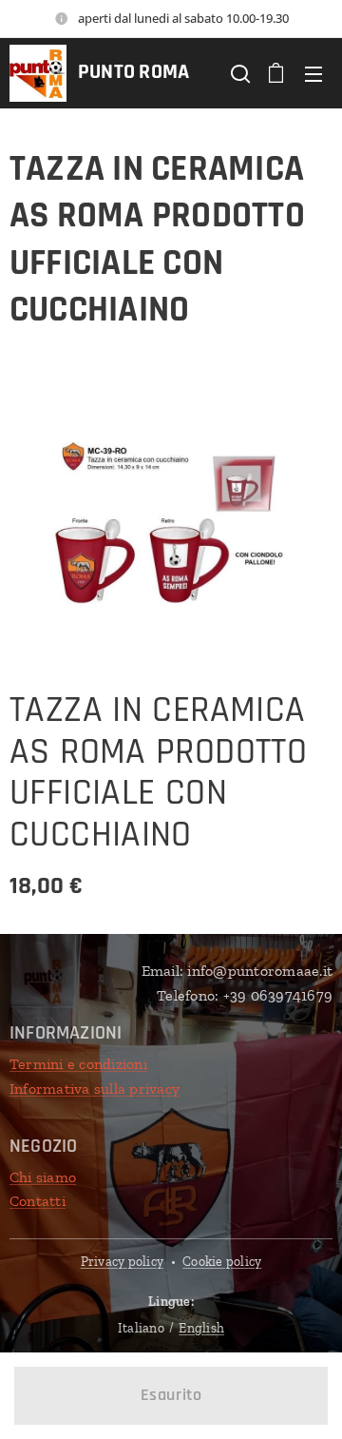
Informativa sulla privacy (95, 1088)
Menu (313, 73)
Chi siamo (43, 1177)
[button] (238, 73)
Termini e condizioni (78, 1064)
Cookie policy (221, 1262)
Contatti (38, 1201)
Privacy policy (122, 1262)
